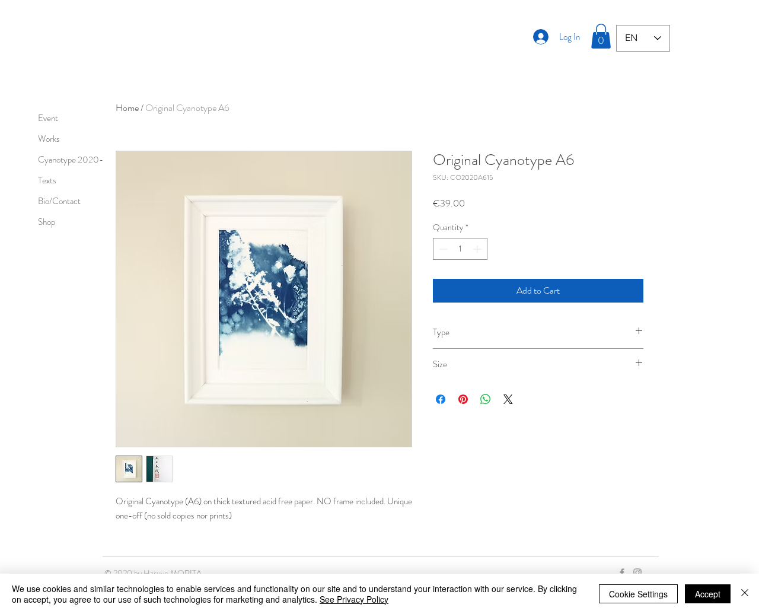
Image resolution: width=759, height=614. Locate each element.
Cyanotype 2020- (70, 159)
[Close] (745, 594)
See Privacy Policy (354, 599)
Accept (707, 594)
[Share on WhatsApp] (486, 399)
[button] (601, 36)
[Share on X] (508, 399)
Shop (46, 221)
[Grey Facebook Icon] (622, 572)
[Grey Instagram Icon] (637, 572)
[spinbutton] (460, 248)
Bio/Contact (59, 201)
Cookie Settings (638, 594)
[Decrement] (442, 248)
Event (48, 118)
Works (49, 138)
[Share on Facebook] (440, 399)
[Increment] (478, 248)
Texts (47, 180)
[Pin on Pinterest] (463, 399)
